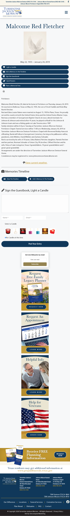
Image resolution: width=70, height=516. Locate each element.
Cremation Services (54, 502)
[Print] (4, 91)
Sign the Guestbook (12, 76)
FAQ (39, 506)
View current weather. (36, 163)
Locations (23, 502)
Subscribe (35, 264)
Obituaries (30, 506)
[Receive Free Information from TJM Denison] (14, 455)
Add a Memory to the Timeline (16, 72)
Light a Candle (11, 67)
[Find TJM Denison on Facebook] (67, 501)
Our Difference (9, 502)
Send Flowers (10, 81)
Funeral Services (36, 502)
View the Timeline (13, 179)
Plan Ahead (18, 506)
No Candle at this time (14, 238)
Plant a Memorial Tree (13, 86)
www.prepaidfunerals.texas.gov (35, 470)
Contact (48, 506)
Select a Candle (11, 224)
